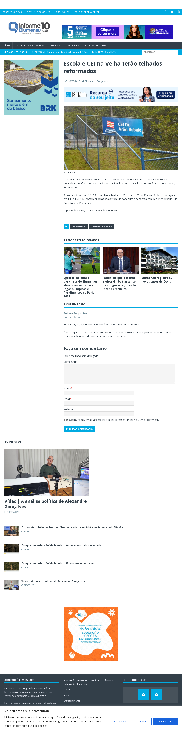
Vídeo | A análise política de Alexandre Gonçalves (45, 503)
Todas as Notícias (12, 12)
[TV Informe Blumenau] (143, 694)
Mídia (66, 695)
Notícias (54, 45)
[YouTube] (179, 12)
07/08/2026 (29, 549)
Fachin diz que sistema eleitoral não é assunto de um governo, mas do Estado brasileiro (119, 283)
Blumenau (79, 226)
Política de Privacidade (87, 12)
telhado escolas (101, 226)
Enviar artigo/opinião (38, 12)
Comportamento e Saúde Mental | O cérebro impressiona (58, 563)
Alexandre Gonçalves (96, 81)
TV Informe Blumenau (28, 45)
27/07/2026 (29, 585)
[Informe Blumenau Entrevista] (156, 694)
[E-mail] (172, 12)
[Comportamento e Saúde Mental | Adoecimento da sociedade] (11, 549)
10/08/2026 (29, 531)
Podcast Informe (95, 45)
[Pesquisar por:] (160, 52)
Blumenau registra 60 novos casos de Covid (156, 279)
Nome (67, 388)
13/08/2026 (13, 512)
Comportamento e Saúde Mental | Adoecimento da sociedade (61, 545)
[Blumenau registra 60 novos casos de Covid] (159, 260)
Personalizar (119, 721)
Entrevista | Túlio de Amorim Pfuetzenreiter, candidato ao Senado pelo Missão (72, 527)
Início (6, 45)
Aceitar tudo (165, 721)
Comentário (70, 361)
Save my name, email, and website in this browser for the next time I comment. (113, 419)
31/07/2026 (29, 567)
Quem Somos (62, 12)
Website (68, 409)
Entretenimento (72, 700)
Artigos (72, 45)
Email (67, 399)
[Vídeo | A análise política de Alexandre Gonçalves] (46, 472)
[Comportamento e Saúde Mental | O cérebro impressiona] (11, 567)
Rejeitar (142, 721)
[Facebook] (165, 12)
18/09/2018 (74, 81)
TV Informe (13, 442)
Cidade (67, 689)
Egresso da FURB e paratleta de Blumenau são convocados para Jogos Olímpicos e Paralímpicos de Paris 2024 (80, 287)
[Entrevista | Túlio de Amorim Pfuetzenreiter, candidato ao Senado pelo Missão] (11, 531)
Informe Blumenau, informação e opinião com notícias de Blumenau (88, 682)
